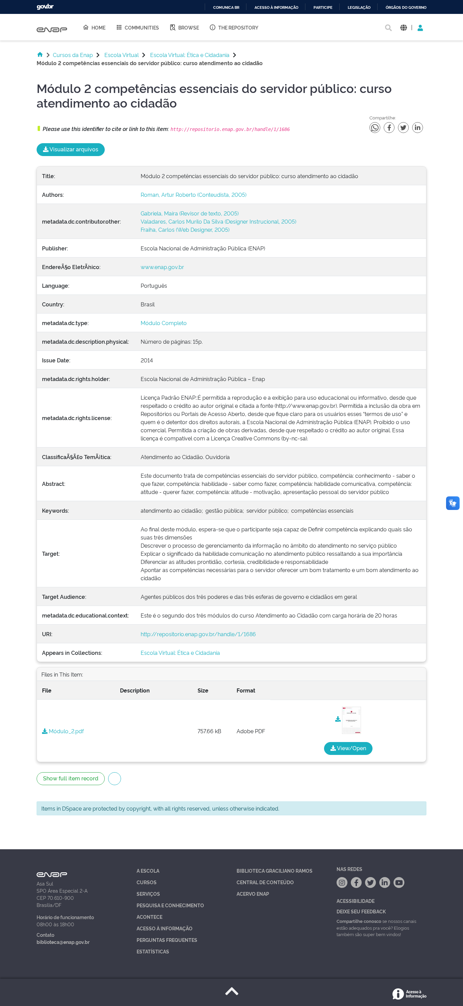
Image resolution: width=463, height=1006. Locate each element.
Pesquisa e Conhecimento (170, 905)
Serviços (148, 893)
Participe (323, 7)
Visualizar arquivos (73, 149)
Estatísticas (153, 951)
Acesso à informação (276, 7)
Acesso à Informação (165, 928)
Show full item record (70, 778)
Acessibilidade (356, 900)
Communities (142, 27)
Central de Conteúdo (265, 882)
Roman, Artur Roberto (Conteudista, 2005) (193, 194)
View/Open (351, 748)
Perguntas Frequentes (167, 939)
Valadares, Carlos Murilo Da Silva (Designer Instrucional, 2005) (218, 221)
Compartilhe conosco (359, 921)
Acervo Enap (253, 893)
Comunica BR (226, 7)
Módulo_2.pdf (65, 731)
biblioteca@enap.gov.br (63, 941)
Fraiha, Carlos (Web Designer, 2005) (185, 229)
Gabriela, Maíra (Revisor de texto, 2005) (190, 213)
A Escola (148, 870)
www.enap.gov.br (162, 266)
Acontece (149, 916)
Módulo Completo (164, 322)
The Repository (238, 27)
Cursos (147, 882)
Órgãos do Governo (406, 7)
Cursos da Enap (73, 54)
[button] (403, 27)
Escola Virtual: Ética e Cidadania (189, 54)
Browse (188, 27)
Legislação (359, 7)
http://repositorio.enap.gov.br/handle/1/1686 (198, 634)
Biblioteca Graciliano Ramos (275, 870)
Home (98, 27)
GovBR (45, 7)
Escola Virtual (121, 54)
